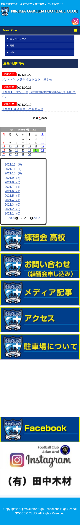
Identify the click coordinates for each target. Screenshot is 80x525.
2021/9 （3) (12, 177)
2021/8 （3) (12, 182)
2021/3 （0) (12, 204)
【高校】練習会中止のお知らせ (22, 109)
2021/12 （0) (13, 164)
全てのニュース (18, 38)
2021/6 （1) (12, 191)
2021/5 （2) (12, 195)
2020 (11, 218)
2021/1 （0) (12, 213)
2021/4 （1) (12, 200)
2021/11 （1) (13, 169)
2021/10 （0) (13, 173)
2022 (36, 218)
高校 (12, 45)
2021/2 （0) (12, 209)
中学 (12, 52)
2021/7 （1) (12, 186)
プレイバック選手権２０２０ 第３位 (27, 79)
